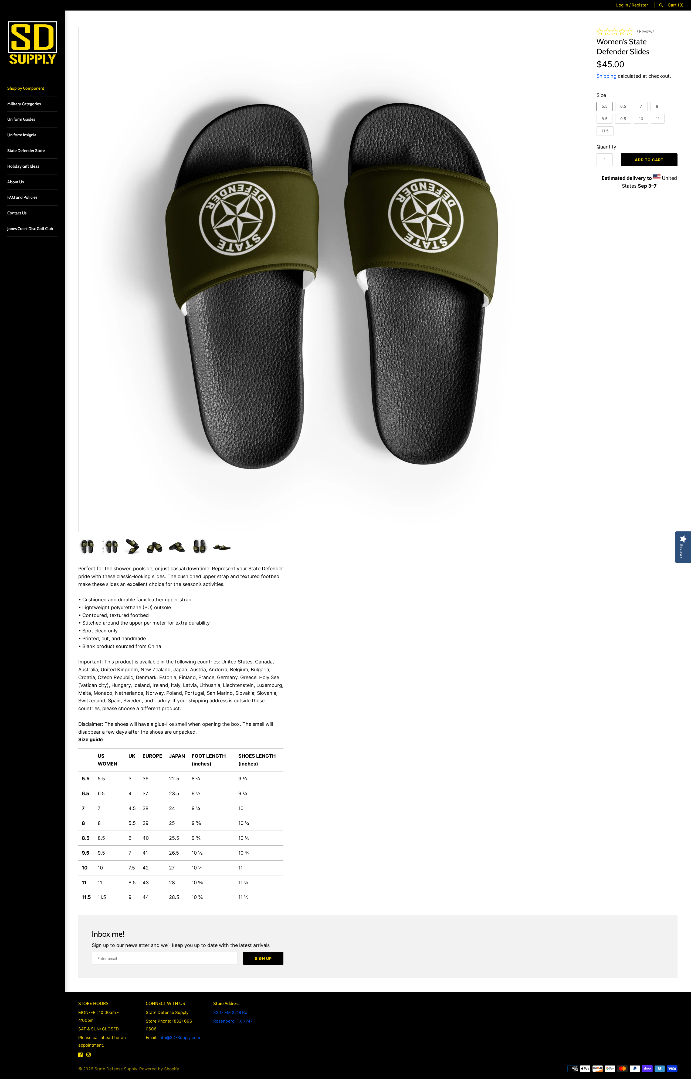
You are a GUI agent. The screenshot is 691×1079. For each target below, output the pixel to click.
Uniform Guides (21, 119)
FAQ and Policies (22, 197)
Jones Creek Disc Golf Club (30, 228)
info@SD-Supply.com (179, 1037)
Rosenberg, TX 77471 (234, 1021)
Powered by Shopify (159, 1068)
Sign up (263, 958)
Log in (622, 5)
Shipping (607, 76)
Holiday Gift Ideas (23, 166)
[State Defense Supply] (32, 43)
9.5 (623, 118)
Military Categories (24, 103)
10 (641, 118)
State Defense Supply (115, 1068)
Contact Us (16, 212)
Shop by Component (25, 88)
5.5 (605, 106)
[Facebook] (80, 1056)
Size (601, 95)
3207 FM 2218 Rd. (231, 1012)
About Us (15, 181)
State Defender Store (26, 150)
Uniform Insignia (21, 134)
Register (640, 5)
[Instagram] (88, 1056)
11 (658, 118)
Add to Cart (649, 159)
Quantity (606, 147)
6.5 (623, 106)
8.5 (605, 118)
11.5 (605, 131)
